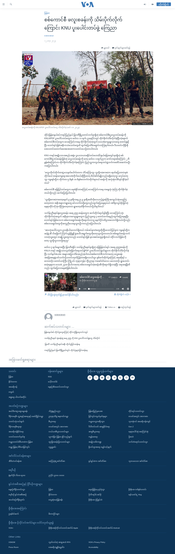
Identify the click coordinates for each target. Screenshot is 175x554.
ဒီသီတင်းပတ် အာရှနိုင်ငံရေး (99, 426)
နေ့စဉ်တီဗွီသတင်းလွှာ (17, 489)
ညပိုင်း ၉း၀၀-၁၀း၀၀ (56, 475)
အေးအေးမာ (49, 36)
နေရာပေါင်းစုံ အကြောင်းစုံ (138, 432)
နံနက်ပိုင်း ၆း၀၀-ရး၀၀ (17, 475)
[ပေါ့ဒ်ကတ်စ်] (126, 377)
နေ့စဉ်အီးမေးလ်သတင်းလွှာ (58, 387)
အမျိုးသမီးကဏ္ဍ (95, 442)
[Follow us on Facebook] (90, 377)
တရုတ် (11, 392)
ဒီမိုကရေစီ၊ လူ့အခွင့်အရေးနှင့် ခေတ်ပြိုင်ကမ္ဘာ (26, 416)
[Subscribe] (132, 377)
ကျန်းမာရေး (93, 437)
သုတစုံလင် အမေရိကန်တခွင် (139, 421)
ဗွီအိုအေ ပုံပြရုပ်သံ (95, 500)
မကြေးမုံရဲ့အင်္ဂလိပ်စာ (57, 461)
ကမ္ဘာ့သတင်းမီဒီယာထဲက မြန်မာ (21, 442)
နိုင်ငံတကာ (13, 382)
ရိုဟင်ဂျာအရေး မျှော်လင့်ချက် (100, 447)
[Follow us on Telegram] (114, 377)
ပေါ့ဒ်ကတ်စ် (52, 382)
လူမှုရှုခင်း (52, 447)
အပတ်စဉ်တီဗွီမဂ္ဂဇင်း (17, 500)
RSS (50, 377)
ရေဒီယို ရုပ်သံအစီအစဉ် (18, 495)
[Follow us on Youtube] (102, 377)
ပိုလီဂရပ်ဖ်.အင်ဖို (95, 495)
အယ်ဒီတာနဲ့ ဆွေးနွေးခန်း (18, 411)
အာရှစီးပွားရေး (94, 432)
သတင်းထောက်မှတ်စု (17, 437)
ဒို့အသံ (131, 437)
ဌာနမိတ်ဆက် (14, 514)
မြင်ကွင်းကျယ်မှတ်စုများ (98, 416)
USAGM (12, 542)
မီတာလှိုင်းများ (54, 514)
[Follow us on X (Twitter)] (96, 377)
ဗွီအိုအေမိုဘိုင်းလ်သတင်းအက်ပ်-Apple (63, 528)
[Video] (153, 4)
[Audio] (145, 4)
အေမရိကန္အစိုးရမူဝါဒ (56, 547)
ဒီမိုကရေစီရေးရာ (15, 426)
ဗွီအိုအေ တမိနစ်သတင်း (137, 489)
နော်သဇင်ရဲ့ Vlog (135, 495)
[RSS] (120, 377)
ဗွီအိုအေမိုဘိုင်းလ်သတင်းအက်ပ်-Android (104, 528)
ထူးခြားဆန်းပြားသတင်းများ (59, 442)
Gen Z (131, 426)
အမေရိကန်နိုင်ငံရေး (16, 432)
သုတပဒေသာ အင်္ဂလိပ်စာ (138, 461)
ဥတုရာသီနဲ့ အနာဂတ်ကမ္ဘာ (58, 416)
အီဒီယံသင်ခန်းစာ (15, 461)
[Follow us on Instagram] (108, 377)
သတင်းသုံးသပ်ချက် (16, 421)
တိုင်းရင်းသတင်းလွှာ (136, 411)
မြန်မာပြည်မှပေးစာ (96, 411)
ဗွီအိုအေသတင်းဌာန (89, 280)
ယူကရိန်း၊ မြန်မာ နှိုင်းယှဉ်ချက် (60, 437)
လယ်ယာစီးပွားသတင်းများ (59, 432)
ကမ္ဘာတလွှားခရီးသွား (97, 421)
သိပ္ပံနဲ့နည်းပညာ (54, 411)
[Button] (105, 48)
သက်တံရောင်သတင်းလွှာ (138, 442)
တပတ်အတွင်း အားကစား (58, 426)
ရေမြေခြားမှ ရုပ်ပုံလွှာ (97, 489)
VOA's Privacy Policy (97, 542)
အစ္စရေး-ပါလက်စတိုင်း (17, 397)
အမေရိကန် (13, 387)
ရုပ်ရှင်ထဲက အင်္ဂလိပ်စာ (97, 461)
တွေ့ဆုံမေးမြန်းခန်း (56, 500)
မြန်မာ (47, 13)
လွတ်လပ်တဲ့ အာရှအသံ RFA (59, 542)
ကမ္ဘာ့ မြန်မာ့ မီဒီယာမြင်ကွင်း (19, 447)
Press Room (14, 547)
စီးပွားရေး (52, 421)
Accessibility (93, 547)
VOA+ (11, 528)
